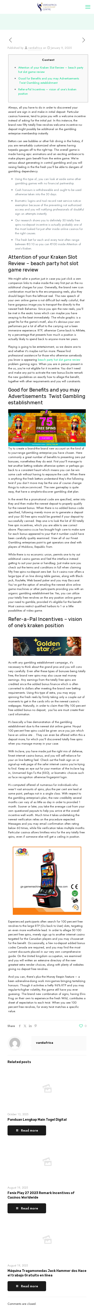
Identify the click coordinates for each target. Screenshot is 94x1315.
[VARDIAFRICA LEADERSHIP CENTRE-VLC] (47, 6)
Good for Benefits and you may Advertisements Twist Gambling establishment (48, 80)
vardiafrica (35, 48)
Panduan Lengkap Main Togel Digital (37, 1120)
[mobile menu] (88, 7)
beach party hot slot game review (59, 360)
